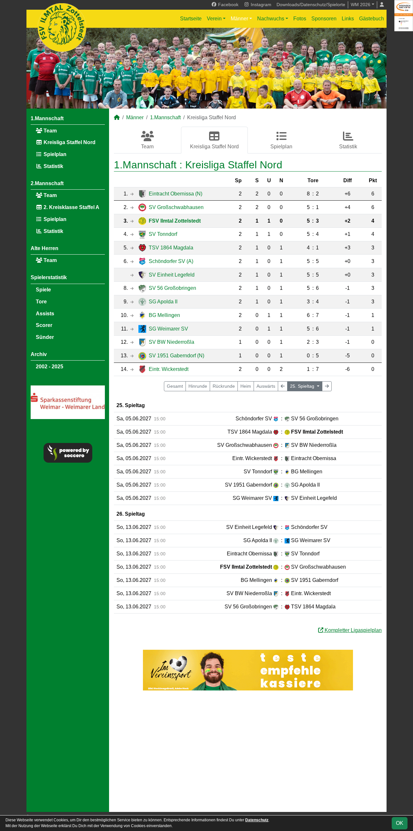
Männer (239, 18)
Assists (45, 313)
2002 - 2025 (49, 366)
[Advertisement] (248, 751)
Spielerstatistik (49, 277)
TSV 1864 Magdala (171, 247)
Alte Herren (44, 248)
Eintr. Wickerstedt (168, 369)
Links (348, 18)
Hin (197, 386)
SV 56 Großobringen (172, 288)
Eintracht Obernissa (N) (175, 193)
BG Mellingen (164, 315)
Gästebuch (371, 18)
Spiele (43, 289)
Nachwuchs (270, 18)
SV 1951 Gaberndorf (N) (176, 355)
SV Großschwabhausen (176, 207)
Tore (41, 301)
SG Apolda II (163, 301)
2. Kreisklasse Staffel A (70, 207)
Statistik (52, 166)
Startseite (191, 18)
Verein (214, 18)
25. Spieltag (303, 386)
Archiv (39, 354)
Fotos (299, 18)
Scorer (44, 325)
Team (49, 130)
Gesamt (175, 386)
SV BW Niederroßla (171, 342)
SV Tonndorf (163, 234)
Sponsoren (324, 18)
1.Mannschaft (47, 118)
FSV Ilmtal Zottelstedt (175, 221)
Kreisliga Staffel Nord (69, 142)
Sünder (45, 337)
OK (399, 823)
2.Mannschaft (47, 183)
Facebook (227, 4)
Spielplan (54, 154)
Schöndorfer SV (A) (171, 261)
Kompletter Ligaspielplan (352, 630)
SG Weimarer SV (168, 328)
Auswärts (266, 386)
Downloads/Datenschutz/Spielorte (311, 4)
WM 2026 (360, 4)
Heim (245, 386)
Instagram (260, 4)
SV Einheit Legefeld (172, 275)
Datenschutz (256, 820)
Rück (224, 386)
